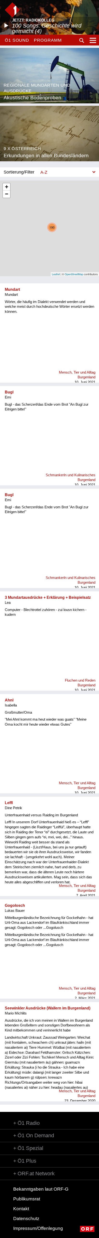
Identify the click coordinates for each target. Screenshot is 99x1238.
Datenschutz (26, 1218)
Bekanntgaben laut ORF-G (40, 1189)
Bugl (9, 392)
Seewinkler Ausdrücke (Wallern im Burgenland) (47, 1008)
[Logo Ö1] (12, 9)
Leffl (9, 803)
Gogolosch (15, 905)
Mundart (12, 289)
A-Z (43, 172)
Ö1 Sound (17, 40)
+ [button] (6, 187)
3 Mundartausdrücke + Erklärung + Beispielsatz (48, 597)
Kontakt (21, 1208)
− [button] (6, 194)
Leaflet (56, 274)
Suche (81, 40)
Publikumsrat (26, 1198)
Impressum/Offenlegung (38, 1228)
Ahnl (9, 700)
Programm (48, 40)
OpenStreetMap (74, 274)
